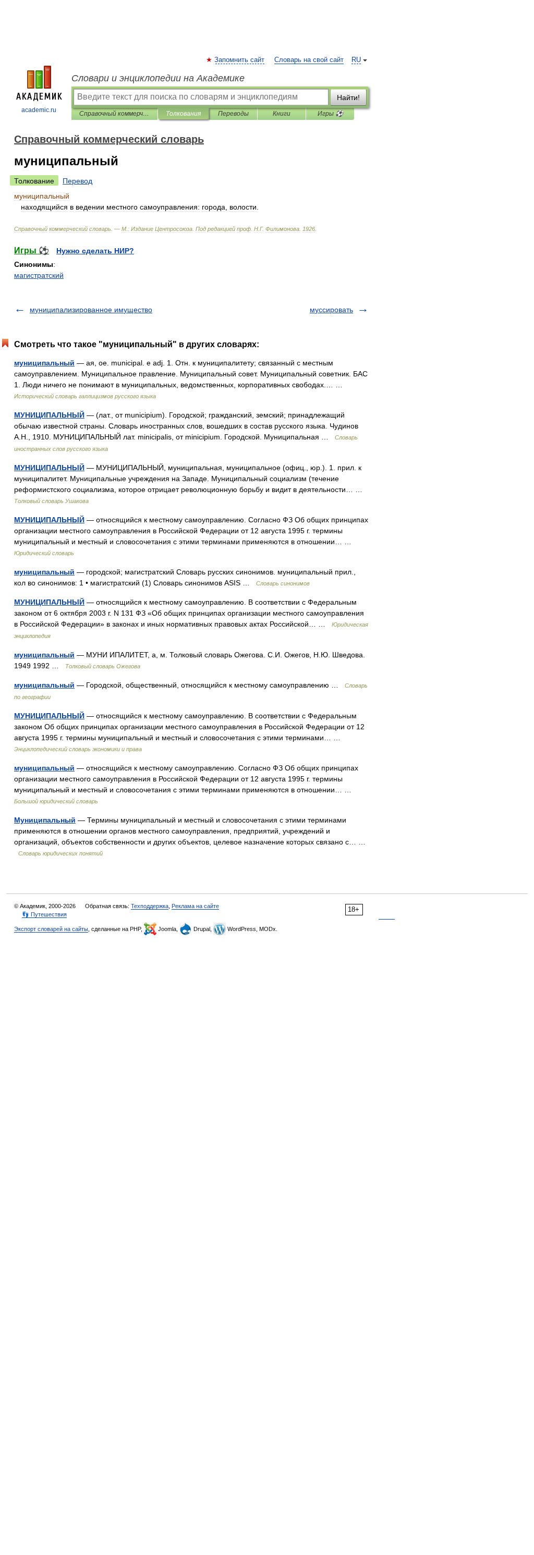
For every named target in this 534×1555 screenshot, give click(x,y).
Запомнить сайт (239, 60)
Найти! (348, 97)
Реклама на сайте (195, 906)
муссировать (331, 309)
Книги (281, 113)
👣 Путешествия (44, 914)
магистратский (39, 275)
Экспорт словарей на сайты (51, 929)
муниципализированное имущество (91, 309)
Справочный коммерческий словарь (114, 113)
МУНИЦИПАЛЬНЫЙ (49, 415)
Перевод (77, 181)
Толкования (183, 113)
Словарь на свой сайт (309, 60)
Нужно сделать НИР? (95, 251)
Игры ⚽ (330, 113)
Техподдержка (149, 906)
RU (356, 60)
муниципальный (44, 363)
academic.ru (38, 110)
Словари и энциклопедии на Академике (158, 78)
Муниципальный (45, 820)
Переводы (233, 113)
